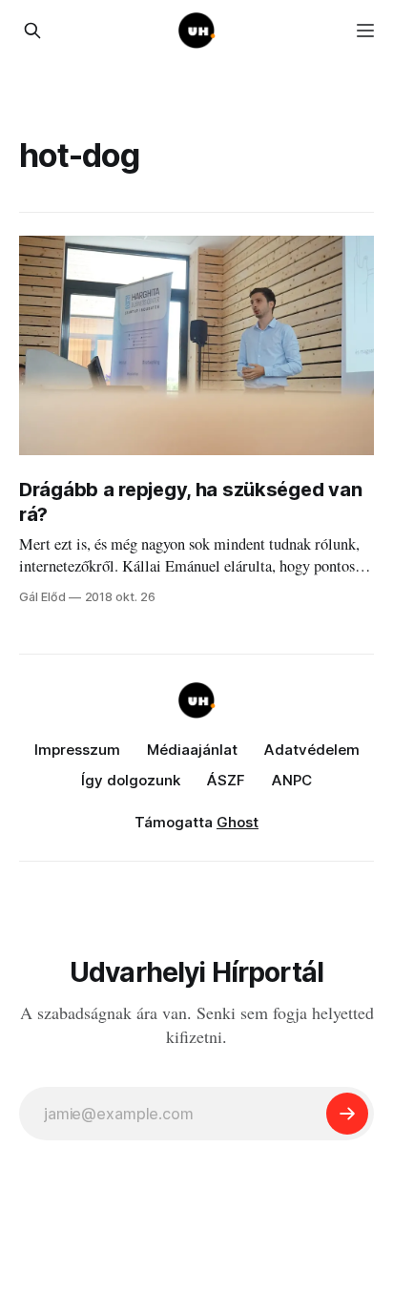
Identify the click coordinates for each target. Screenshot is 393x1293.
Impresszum (77, 749)
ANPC (292, 780)
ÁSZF (226, 780)
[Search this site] (32, 30)
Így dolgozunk (130, 780)
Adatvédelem (312, 749)
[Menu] (365, 30)
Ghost (238, 822)
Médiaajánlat (192, 749)
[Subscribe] (347, 1114)
